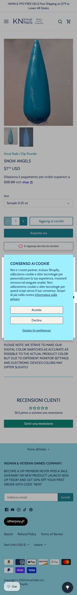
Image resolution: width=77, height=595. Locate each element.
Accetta (36, 310)
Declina (37, 320)
